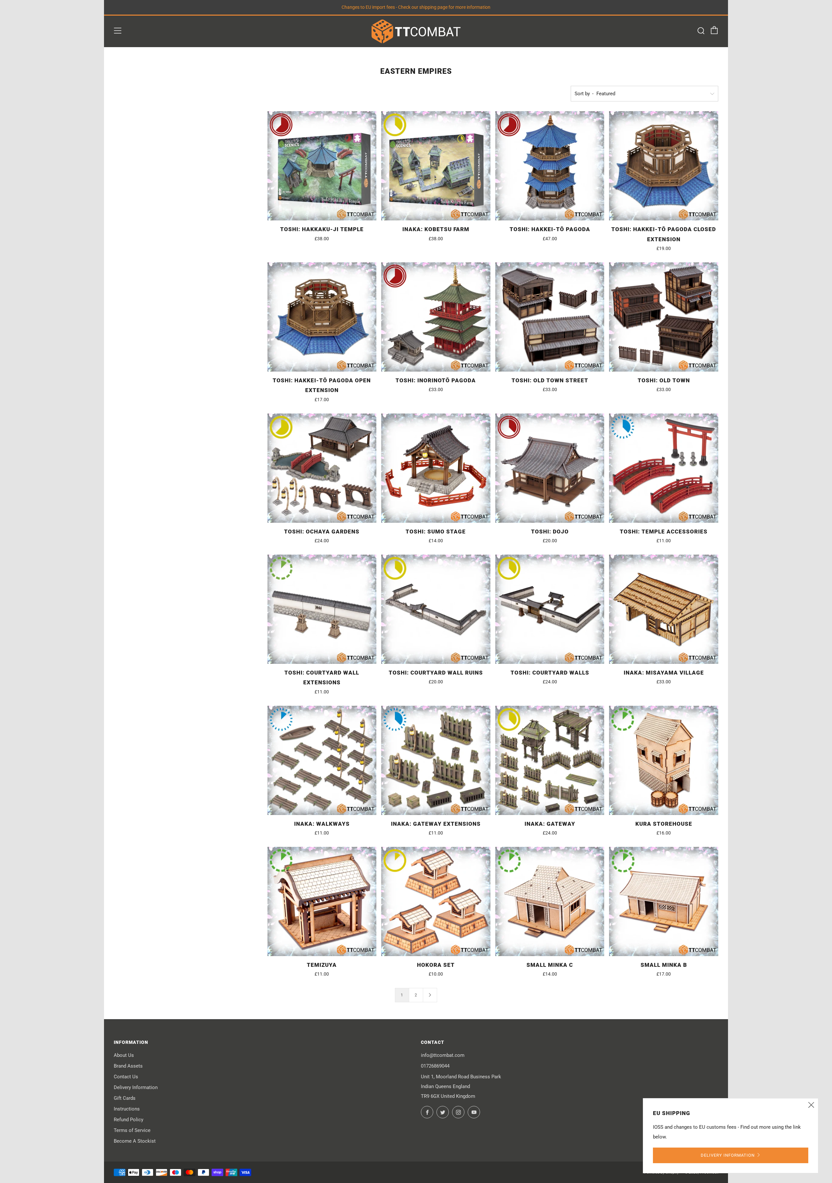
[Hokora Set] (435, 901)
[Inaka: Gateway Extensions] (435, 760)
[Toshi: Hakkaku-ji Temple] (322, 165)
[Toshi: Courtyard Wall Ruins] (435, 609)
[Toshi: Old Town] (663, 317)
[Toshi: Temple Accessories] (663, 468)
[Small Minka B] (663, 901)
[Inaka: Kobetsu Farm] (435, 165)
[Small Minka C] (549, 901)
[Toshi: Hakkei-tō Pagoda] (549, 165)
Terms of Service (132, 1130)
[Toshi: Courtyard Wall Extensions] (322, 609)
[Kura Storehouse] (663, 760)
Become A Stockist (135, 1141)
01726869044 (435, 1066)
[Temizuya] (322, 901)
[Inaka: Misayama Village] (663, 609)
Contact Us (126, 1077)
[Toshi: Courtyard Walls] (549, 609)
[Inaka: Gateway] (549, 760)
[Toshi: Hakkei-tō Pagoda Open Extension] (322, 317)
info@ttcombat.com (442, 1055)
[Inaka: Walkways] (322, 760)
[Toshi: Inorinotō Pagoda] (435, 317)
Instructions (127, 1109)
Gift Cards (125, 1098)
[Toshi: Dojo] (549, 468)
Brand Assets (128, 1066)
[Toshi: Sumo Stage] (435, 468)
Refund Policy (128, 1120)
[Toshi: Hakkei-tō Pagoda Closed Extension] (663, 165)
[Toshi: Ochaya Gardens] (322, 468)
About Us (124, 1055)
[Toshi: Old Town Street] (549, 317)
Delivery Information (136, 1087)
